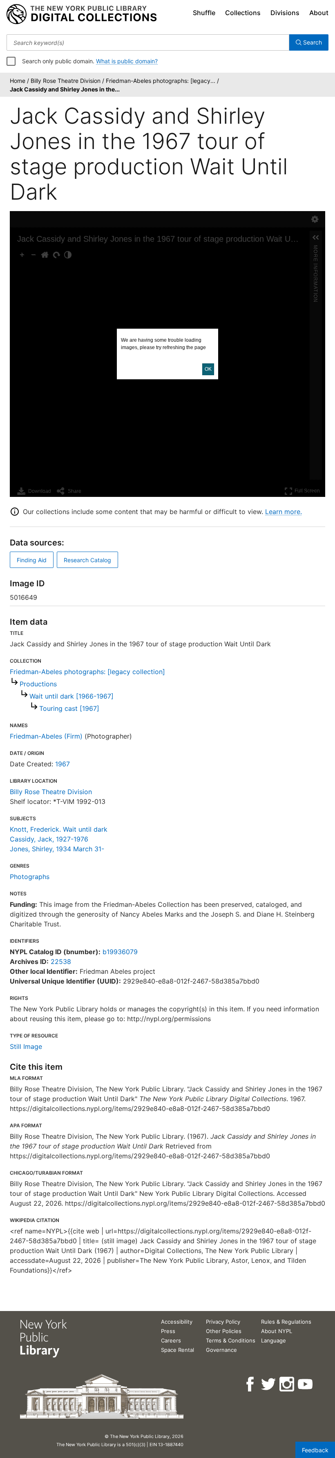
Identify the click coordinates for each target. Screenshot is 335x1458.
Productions (38, 684)
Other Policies (223, 1331)
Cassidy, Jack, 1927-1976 (49, 839)
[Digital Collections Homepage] (81, 14)
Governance (221, 1350)
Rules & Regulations (286, 1321)
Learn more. (283, 512)
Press (168, 1331)
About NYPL (276, 1331)
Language (273, 1340)
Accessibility (176, 1321)
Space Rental (177, 1350)
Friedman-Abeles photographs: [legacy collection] (87, 672)
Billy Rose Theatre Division (51, 792)
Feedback (315, 1450)
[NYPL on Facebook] (251, 1384)
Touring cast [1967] (69, 708)
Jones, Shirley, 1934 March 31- (57, 849)
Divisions (284, 13)
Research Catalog (87, 559)
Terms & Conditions (230, 1340)
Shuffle (204, 13)
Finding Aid (32, 559)
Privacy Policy (223, 1321)
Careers (171, 1340)
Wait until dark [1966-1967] (71, 696)
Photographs (29, 877)
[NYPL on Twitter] (269, 1384)
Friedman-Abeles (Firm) (46, 736)
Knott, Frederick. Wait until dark (58, 829)
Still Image (26, 1046)
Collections (243, 13)
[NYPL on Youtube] (306, 1384)
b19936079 (120, 952)
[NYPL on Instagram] (287, 1384)
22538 (61, 961)
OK (208, 369)
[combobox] (148, 42)
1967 (62, 764)
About (318, 13)
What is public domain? (127, 61)
